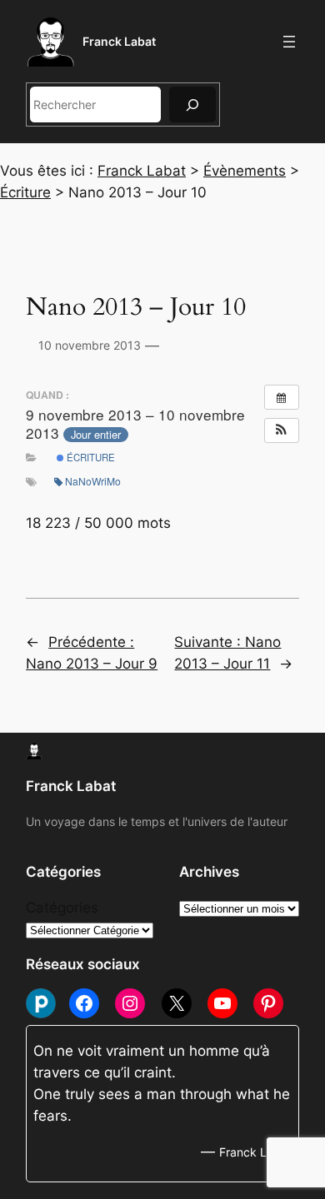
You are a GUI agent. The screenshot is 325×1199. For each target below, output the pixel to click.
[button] (281, 430)
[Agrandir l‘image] (12, 367)
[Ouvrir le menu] (289, 42)
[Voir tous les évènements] (281, 397)
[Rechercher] (192, 104)
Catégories (62, 907)
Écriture (89, 457)
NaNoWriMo (93, 481)
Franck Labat (119, 41)
